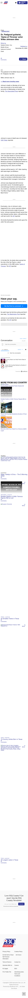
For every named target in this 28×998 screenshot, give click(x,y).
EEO (15, 968)
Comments (3, 60)
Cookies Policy (18, 951)
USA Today (4, 140)
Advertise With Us (7, 965)
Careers (16, 965)
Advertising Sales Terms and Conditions (19, 973)
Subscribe (21, 904)
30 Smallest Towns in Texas (10, 618)
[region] (14, 355)
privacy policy (16, 906)
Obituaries (3, 494)
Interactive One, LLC (17, 982)
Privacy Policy (6, 951)
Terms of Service (7, 962)
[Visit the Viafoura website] (24, 371)
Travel (2, 617)
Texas (2, 737)
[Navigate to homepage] (8, 2)
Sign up (24, 338)
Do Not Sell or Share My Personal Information (8, 956)
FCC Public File (7, 972)
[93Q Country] (9, 947)
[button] (14, 30)
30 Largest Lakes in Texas (9, 860)
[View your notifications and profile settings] (15, 2)
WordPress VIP (14, 986)
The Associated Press (11, 91)
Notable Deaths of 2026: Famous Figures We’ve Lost (12, 497)
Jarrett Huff (9, 494)
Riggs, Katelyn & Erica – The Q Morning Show (14, 475)
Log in (21, 338)
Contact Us (17, 962)
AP (14, 216)
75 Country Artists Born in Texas (11, 739)
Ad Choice (18, 954)
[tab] (5, 349)
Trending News (5, 31)
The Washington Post (13, 314)
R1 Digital (5, 968)
